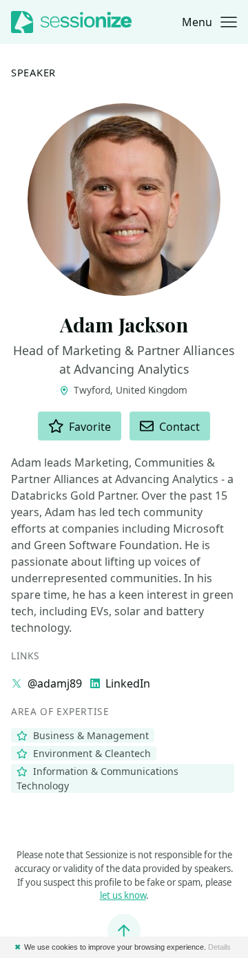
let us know (123, 895)
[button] (209, 22)
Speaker (33, 72)
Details (219, 947)
